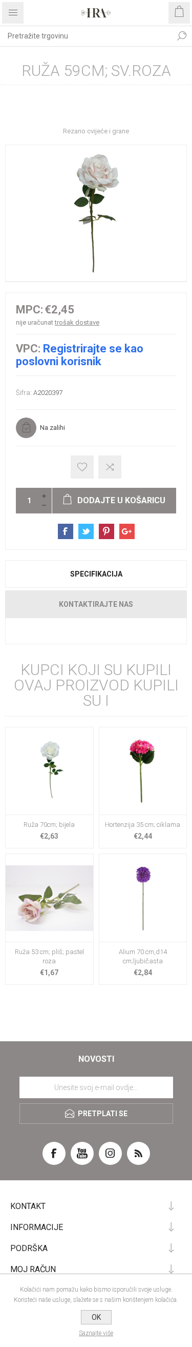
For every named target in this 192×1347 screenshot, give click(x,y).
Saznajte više (96, 1333)
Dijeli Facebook (65, 531)
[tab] (96, 574)
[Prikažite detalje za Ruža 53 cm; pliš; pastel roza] (49, 898)
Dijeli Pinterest (106, 531)
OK (96, 1317)
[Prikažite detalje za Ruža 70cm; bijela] (49, 771)
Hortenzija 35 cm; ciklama (142, 824)
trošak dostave (77, 322)
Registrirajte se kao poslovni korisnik (79, 355)
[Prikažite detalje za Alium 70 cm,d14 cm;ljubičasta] (143, 898)
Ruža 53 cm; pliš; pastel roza (49, 956)
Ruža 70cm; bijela (49, 824)
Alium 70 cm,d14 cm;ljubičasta (143, 956)
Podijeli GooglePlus (127, 531)
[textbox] (86, 36)
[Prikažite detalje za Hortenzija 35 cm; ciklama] (143, 771)
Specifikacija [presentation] (96, 574)
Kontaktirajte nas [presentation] (96, 604)
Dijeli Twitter (86, 531)
